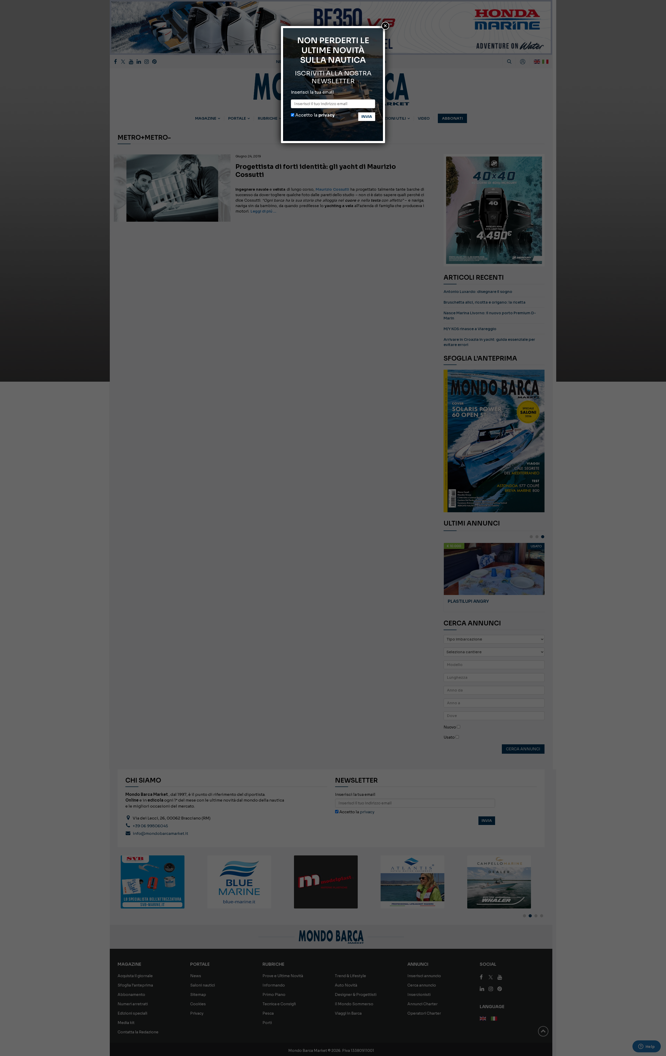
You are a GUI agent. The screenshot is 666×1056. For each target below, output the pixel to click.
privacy (326, 115)
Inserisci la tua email (312, 92)
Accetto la (314, 115)
